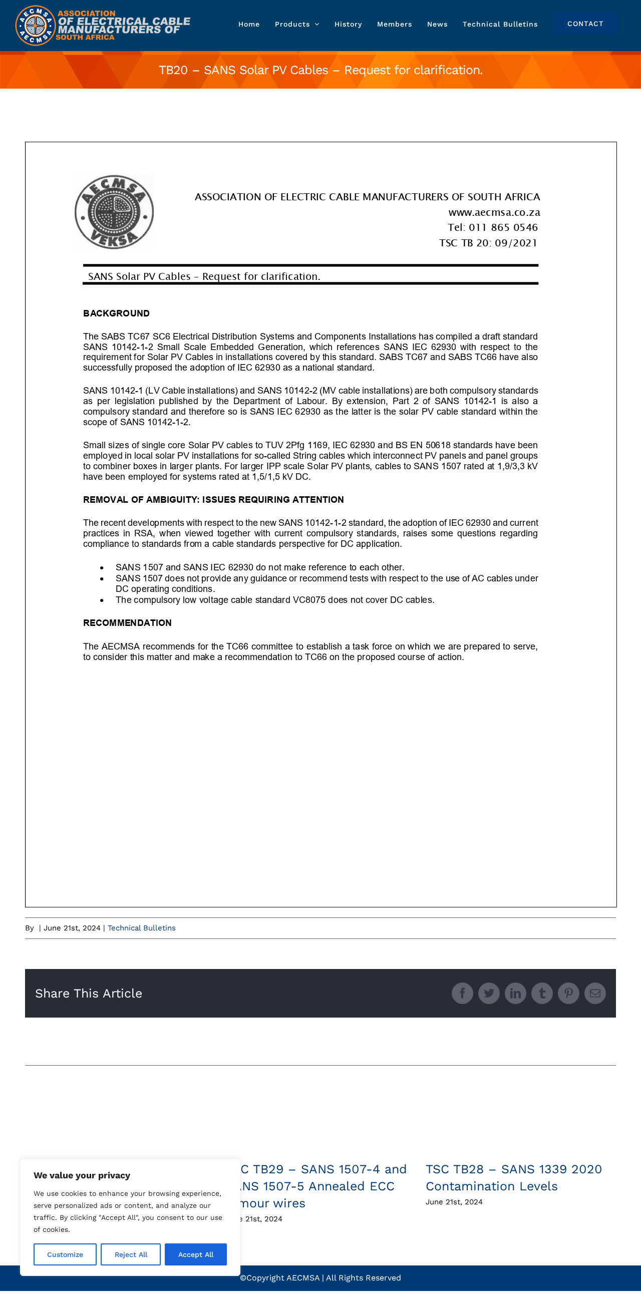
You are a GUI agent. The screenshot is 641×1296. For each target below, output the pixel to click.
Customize (65, 1254)
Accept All (195, 1254)
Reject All (131, 1254)
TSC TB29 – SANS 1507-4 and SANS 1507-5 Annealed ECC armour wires (316, 1186)
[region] (130, 1217)
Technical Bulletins (142, 927)
